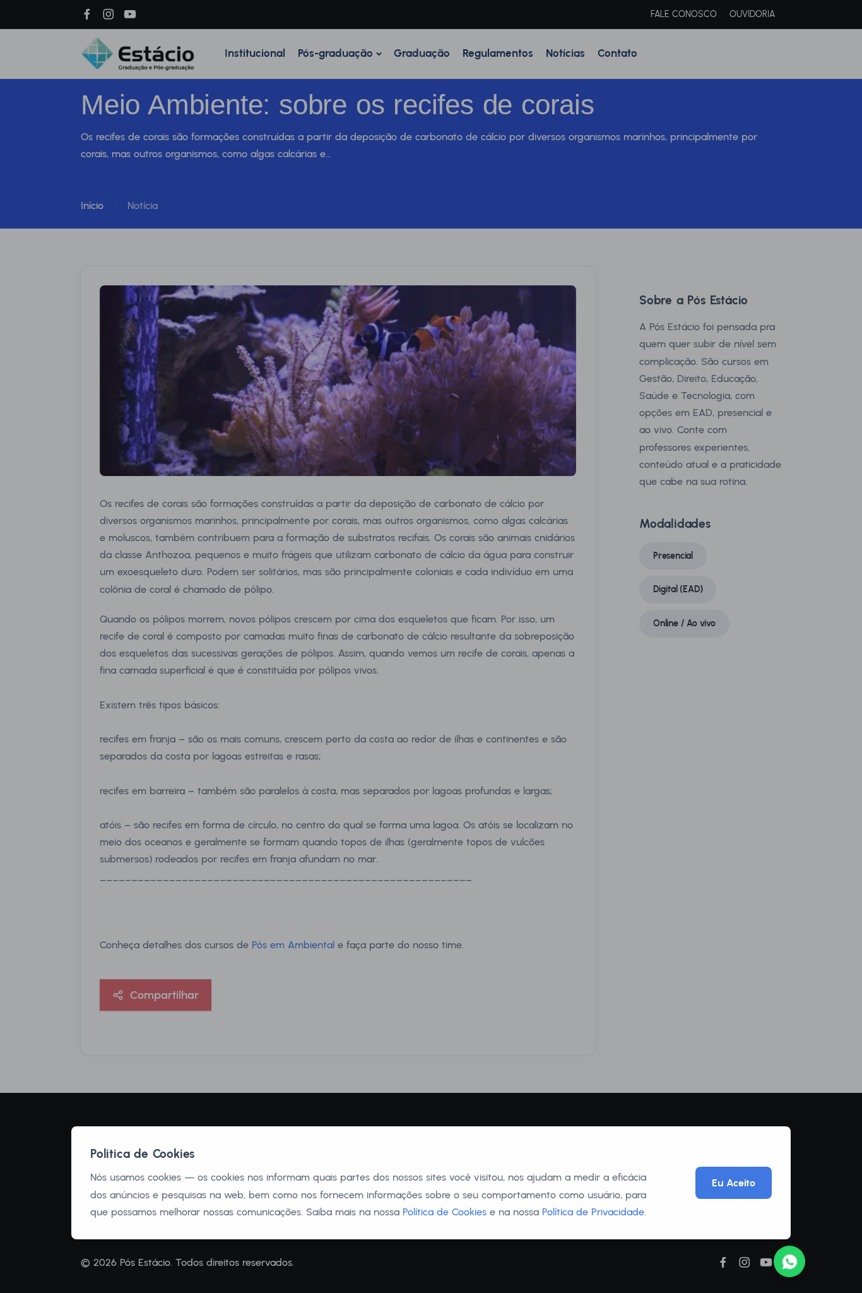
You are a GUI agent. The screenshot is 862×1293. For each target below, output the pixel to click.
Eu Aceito (733, 1183)
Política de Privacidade (593, 1212)
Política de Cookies (445, 1212)
